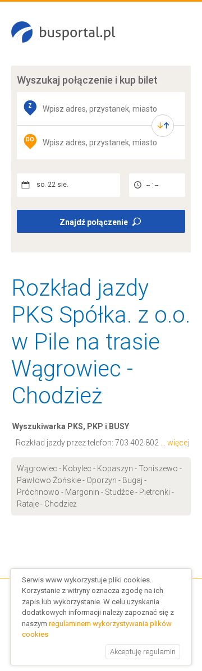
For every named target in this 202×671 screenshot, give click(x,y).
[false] (163, 125)
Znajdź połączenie (93, 222)
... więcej (174, 442)
